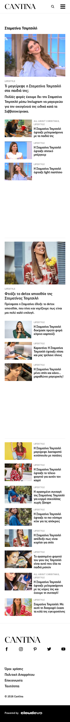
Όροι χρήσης (14, 669)
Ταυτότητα (12, 686)
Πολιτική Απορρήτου (19, 674)
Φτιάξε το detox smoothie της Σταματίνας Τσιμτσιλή (29, 296)
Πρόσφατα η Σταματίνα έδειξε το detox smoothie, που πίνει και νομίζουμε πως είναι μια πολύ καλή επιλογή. (33, 308)
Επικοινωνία (14, 680)
